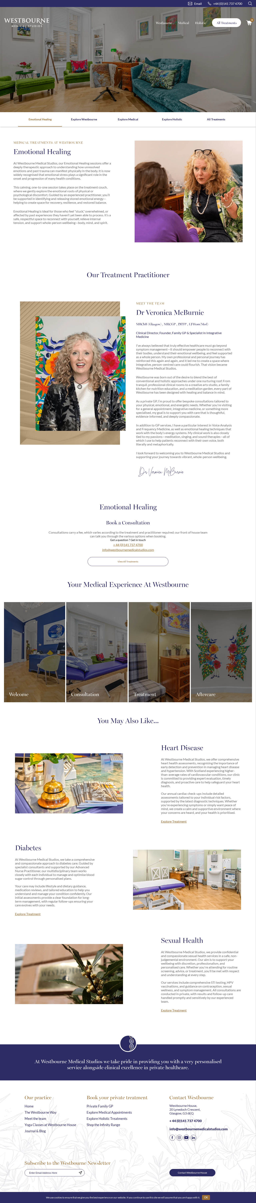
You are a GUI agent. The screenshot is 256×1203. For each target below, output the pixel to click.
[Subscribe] (80, 1172)
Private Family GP (100, 1106)
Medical (183, 22)
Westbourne (164, 22)
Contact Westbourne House (192, 1172)
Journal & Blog (35, 1131)
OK (206, 1197)
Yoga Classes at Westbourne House (50, 1125)
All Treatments (226, 22)
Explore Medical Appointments (109, 1112)
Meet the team (35, 1118)
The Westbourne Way (41, 1112)
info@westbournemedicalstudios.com (128, 550)
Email (198, 3)
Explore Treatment (174, 821)
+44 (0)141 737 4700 (227, 3)
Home (29, 1106)
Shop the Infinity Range (103, 1125)
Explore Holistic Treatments (107, 1118)
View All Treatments (128, 561)
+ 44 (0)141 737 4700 (128, 545)
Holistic (200, 22)
